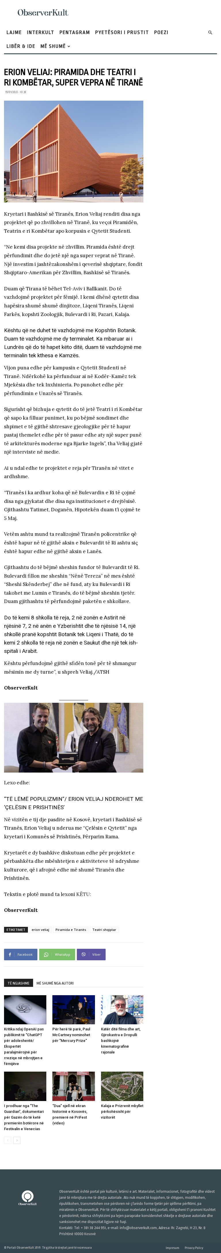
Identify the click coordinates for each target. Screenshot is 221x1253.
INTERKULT (40, 32)
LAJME (14, 32)
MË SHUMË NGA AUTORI (55, 983)
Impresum (172, 1248)
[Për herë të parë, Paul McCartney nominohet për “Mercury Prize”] (73, 1009)
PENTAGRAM (75, 32)
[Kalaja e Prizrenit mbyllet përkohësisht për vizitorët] (122, 1086)
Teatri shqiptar (104, 929)
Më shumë (53, 46)
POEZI (161, 32)
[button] (210, 32)
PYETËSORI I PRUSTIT (122, 32)
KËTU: (83, 894)
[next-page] (16, 1140)
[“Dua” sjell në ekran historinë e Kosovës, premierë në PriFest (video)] (73, 1086)
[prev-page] (7, 1140)
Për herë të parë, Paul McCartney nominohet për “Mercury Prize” (71, 1035)
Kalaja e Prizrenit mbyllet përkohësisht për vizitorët (122, 1111)
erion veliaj (40, 929)
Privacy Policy (194, 1248)
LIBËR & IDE (21, 46)
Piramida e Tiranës (71, 929)
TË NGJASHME (18, 983)
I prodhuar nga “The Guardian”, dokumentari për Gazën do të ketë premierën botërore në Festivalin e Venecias (24, 1117)
